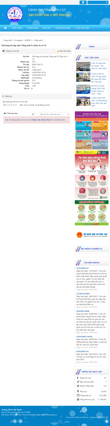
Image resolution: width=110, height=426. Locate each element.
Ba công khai (11, 35)
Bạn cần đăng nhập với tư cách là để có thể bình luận (35, 120)
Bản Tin (47, 28)
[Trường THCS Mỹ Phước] (15, 14)
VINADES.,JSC (103, 417)
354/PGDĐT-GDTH (84, 337)
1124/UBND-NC (82, 268)
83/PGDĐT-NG (82, 352)
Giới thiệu (17, 28)
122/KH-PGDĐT (83, 294)
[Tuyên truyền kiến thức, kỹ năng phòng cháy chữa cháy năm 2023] (83, 101)
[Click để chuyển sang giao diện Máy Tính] (21, 421)
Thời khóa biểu (63, 28)
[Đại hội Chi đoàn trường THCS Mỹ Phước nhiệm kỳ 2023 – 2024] (83, 89)
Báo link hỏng (65, 51)
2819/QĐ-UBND (82, 311)
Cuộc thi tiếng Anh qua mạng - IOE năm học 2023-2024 (99, 65)
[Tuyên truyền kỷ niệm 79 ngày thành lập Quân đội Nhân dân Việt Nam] (83, 77)
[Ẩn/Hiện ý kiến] (33, 114)
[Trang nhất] (5, 28)
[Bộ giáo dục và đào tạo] (92, 235)
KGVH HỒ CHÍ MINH (31, 35)
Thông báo (32, 28)
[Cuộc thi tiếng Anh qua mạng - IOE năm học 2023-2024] (83, 66)
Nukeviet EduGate (82, 417)
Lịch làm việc (83, 28)
